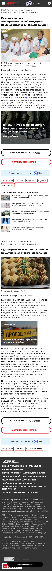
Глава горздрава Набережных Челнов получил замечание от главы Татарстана (29, 228)
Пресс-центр (35, 466)
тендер (24, 97)
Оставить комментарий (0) (26, 162)
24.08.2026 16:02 (8, 241)
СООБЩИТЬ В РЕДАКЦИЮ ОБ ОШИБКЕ (20, 492)
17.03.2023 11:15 (7, 10)
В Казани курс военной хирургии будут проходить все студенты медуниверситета (25, 128)
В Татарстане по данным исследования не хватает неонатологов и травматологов (28, 204)
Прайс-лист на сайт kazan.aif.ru (19, 483)
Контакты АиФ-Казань (34, 476)
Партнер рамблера (23, 559)
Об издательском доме (14, 466)
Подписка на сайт (11, 476)
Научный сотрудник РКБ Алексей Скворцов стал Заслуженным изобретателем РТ (30, 212)
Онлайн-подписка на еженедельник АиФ (23, 473)
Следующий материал (25, 564)
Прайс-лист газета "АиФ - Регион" (19, 480)
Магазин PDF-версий (12, 469)
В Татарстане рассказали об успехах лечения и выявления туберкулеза (29, 220)
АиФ (34, 66)
